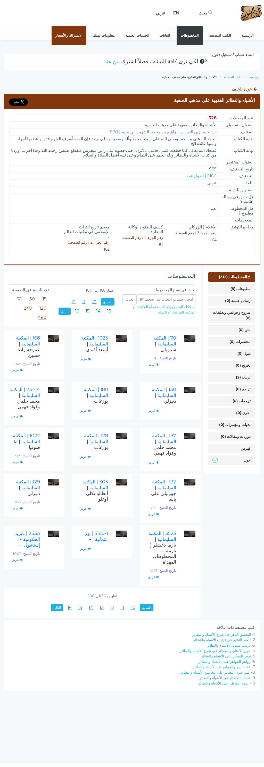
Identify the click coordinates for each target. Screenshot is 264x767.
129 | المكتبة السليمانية (28, 487)
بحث (203, 12)
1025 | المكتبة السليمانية (94, 343)
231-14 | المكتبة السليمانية (25, 398)
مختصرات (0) (240, 341)
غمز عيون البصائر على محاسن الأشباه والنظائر (215, 672)
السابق (107, 302)
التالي (64, 311)
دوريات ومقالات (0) (236, 436)
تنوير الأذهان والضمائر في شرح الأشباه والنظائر (215, 650)
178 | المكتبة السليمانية (96, 441)
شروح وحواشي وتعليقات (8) (232, 315)
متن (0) (244, 329)
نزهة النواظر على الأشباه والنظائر (223, 683)
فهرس (246, 448)
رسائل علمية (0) (238, 300)
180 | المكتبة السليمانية (96, 395)
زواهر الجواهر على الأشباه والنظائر (225, 661)
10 (94, 301)
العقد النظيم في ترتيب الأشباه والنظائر (222, 640)
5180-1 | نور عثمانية (96, 536)
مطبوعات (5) (240, 288)
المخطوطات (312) (233, 277)
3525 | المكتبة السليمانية (162, 548)
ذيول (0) (244, 353)
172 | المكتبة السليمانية (163, 490)
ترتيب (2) (243, 377)
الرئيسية (254, 77)
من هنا (112, 61)
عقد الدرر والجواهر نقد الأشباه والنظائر (221, 667)
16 (77, 311)
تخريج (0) (243, 365)
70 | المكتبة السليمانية (164, 343)
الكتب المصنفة (233, 77)
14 (98, 311)
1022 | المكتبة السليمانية (26, 441)
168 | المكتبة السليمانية (28, 346)
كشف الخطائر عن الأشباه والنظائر (224, 677)
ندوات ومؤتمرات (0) (235, 424)
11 (83, 301)
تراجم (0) (243, 389)
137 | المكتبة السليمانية (164, 444)
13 (109, 311)
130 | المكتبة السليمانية (164, 395)
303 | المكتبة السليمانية (95, 490)
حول (247, 460)
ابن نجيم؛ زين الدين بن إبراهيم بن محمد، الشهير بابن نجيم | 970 (163, 131)
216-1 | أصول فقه (201, 176)
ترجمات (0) (242, 401)
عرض (152, 364)
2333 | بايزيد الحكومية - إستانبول (27, 539)
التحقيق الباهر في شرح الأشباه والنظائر (221, 634)
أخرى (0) (243, 412)
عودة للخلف (242, 89)
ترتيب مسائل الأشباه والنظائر (229, 645)
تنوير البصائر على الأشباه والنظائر (226, 656)
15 (87, 311)
